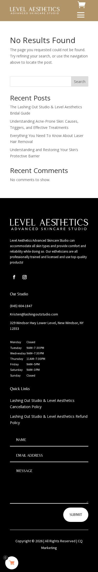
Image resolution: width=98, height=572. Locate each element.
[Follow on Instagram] (24, 277)
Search (79, 81)
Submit (76, 515)
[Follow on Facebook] (14, 277)
